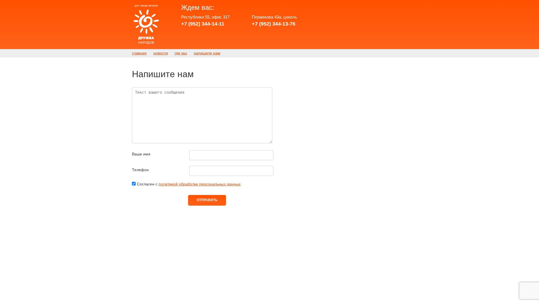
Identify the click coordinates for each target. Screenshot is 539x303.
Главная (139, 53)
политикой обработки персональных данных (200, 184)
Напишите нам (207, 53)
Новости (160, 53)
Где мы (181, 53)
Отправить (207, 200)
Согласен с (189, 184)
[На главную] (146, 24)
